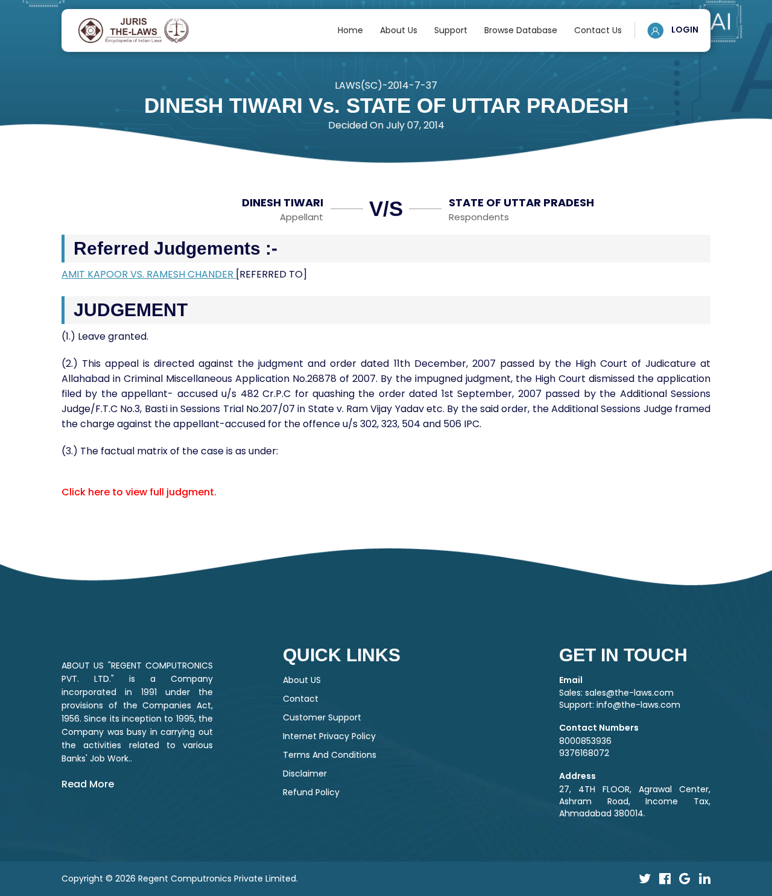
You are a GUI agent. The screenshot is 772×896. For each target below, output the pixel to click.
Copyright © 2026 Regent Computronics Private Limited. (180, 878)
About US (302, 680)
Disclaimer (305, 773)
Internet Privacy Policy (329, 736)
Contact (300, 699)
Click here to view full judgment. (139, 492)
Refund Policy (311, 792)
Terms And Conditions (329, 755)
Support (450, 30)
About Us (398, 30)
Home (350, 30)
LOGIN (683, 30)
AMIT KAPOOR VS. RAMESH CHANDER (149, 274)
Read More (88, 784)
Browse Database (520, 30)
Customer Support (322, 717)
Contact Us (598, 30)
